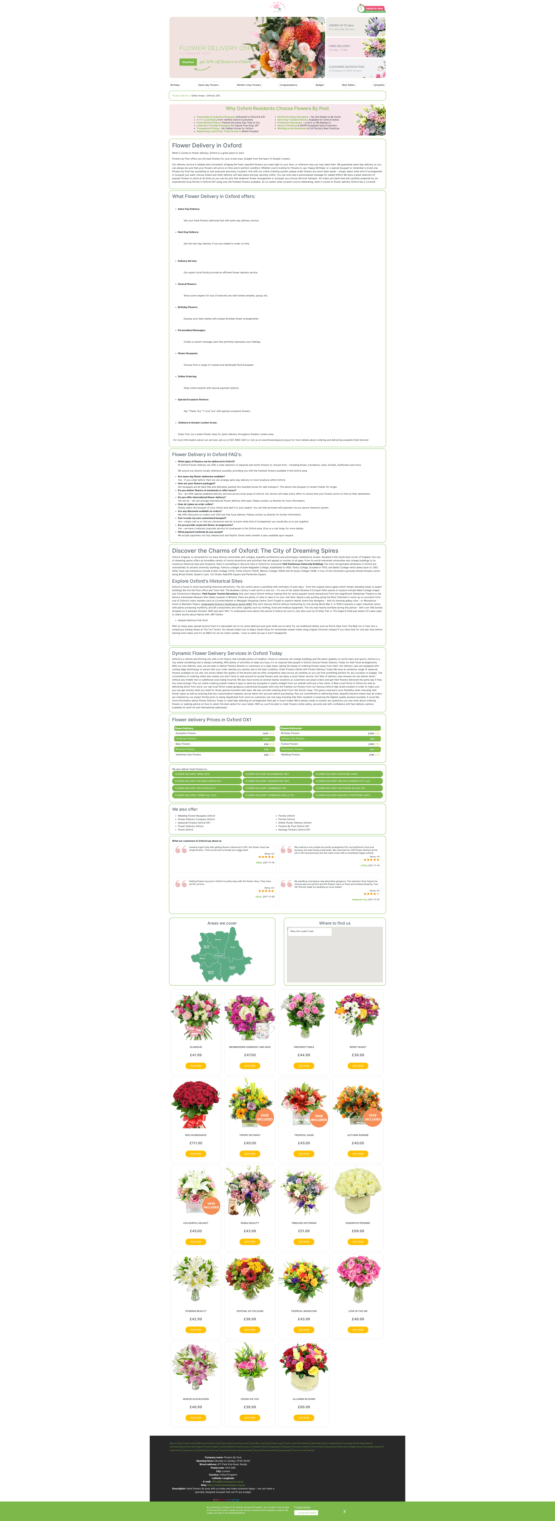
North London (215, 1443)
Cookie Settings (303, 1507)
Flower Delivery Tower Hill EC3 (195, 795)
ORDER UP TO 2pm (342, 27)
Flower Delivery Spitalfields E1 (195, 788)
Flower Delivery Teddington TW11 (267, 781)
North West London (275, 1443)
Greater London (290, 1443)
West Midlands (317, 1443)
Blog (180, 1443)
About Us (173, 1443)
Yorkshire (208, 1447)
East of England (330, 1443)
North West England (363, 1443)
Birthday (175, 84)
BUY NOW (196, 1066)
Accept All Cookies (307, 1512)
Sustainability (285, 1450)
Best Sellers (348, 84)
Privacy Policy (318, 1447)
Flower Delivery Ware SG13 (192, 774)
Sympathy (379, 84)
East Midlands (304, 1443)
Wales (215, 1447)
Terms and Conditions (301, 1447)
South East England (177, 1447)
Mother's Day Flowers (249, 84)
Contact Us (247, 1447)
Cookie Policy (175, 1450)
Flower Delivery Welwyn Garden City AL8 (343, 781)
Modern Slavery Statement (241, 1450)
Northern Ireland (234, 1447)
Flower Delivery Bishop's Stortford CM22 (343, 795)
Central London (190, 1443)
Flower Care (213, 1450)
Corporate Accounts (190, 1450)
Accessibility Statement (373, 1447)
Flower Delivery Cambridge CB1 (266, 788)
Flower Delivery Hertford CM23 (337, 774)
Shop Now (188, 62)
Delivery (203, 1450)
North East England (346, 1443)
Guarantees (224, 1450)
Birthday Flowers (260, 1447)
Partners (311, 1450)
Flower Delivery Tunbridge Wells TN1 (270, 795)
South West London (258, 1443)
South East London (241, 1443)
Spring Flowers (331, 1447)
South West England (195, 1447)
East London (227, 1443)
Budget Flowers (356, 1447)
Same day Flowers (208, 84)
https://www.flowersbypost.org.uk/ (226, 1485)
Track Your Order (299, 1450)
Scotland (223, 1447)
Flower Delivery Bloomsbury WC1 (267, 774)
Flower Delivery (180, 95)
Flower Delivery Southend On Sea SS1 (340, 788)
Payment (257, 1450)
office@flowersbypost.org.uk (227, 1481)
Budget (320, 84)
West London (203, 1443)
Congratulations (288, 84)
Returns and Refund (271, 1450)
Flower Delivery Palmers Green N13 (198, 781)
